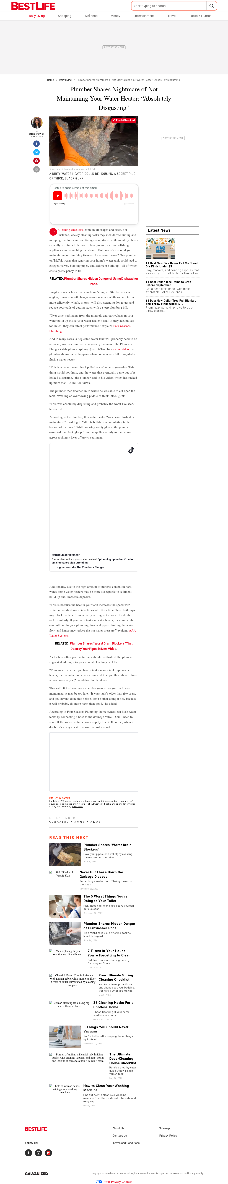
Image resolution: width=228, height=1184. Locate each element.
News (95, 821)
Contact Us (120, 1135)
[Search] (211, 5)
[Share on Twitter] (37, 153)
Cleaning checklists (71, 229)
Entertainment (143, 16)
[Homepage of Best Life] (36, 1128)
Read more (77, 806)
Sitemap (164, 1128)
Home (50, 80)
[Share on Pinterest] (37, 162)
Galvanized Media (116, 1173)
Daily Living (37, 16)
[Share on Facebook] (37, 144)
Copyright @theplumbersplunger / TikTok (72, 169)
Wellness (91, 16)
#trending (82, 562)
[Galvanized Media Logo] (36, 1173)
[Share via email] (37, 170)
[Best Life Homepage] (33, 6)
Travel (171, 16)
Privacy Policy (168, 1135)
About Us (118, 1128)
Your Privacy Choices (118, 1181)
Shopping (64, 16)
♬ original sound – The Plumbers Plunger (78, 567)
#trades (128, 559)
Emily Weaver (36, 134)
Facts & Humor (200, 16)
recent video (121, 349)
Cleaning (59, 821)
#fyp (72, 562)
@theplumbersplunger (66, 554)
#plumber (117, 559)
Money (115, 16)
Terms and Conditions (126, 1143)
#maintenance (60, 562)
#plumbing (104, 559)
